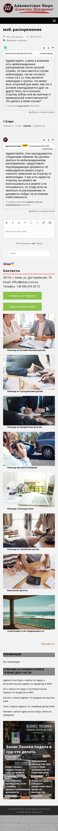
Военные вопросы (17, 40)
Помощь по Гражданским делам (25, 391)
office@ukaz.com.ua (25, 282)
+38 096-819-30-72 (28, 286)
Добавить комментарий (42, 112)
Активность (8, 126)
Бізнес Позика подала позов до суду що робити (15, 769)
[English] (5, 263)
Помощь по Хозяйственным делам (26, 350)
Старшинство (39, 126)
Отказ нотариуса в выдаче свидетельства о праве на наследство (41, 786)
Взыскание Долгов (17, 590)
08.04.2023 (35, 106)
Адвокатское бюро (13, 680)
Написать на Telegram (22, 295)
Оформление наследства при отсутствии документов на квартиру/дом (40, 767)
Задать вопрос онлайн (22, 306)
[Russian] (9, 263)
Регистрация (23, 243)
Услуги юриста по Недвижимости (25, 631)
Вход (39, 243)
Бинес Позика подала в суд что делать (29, 749)
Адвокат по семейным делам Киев (36, 706)
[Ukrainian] (12, 263)
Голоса (18, 126)
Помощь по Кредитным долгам (24, 427)
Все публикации (11, 661)
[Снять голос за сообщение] (53, 48)
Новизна (27, 126)
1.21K (25, 145)
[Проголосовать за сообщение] (44, 48)
